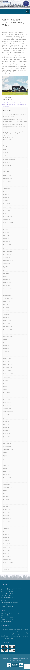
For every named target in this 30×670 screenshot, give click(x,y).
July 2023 (5, 267)
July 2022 (5, 304)
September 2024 (8, 222)
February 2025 (7, 207)
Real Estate (6, 162)
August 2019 (6, 415)
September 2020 (8, 374)
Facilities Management (9, 156)
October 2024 (7, 219)
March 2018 (6, 468)
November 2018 (7, 443)
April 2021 (6, 352)
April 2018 (6, 465)
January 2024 (6, 248)
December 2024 (7, 213)
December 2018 (7, 440)
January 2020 (6, 399)
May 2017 (6, 500)
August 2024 (6, 226)
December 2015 (7, 553)
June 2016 (6, 534)
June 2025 (6, 194)
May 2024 (6, 235)
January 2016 (6, 550)
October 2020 (7, 371)
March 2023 (6, 279)
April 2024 (6, 238)
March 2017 (6, 506)
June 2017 (6, 496)
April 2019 (6, 427)
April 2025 (6, 200)
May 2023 (6, 273)
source (7, 73)
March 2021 (6, 355)
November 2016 (7, 518)
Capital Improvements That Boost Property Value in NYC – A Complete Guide (15, 120)
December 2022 (7, 289)
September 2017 (8, 487)
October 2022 (7, 295)
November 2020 (7, 367)
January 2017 (6, 512)
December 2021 (7, 326)
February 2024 (7, 245)
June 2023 (6, 270)
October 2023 (7, 257)
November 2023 (7, 254)
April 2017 (6, 503)
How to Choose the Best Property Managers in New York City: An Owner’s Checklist (14, 126)
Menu (27, 11)
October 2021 (7, 333)
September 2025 (8, 185)
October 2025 (7, 182)
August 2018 (6, 452)
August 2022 (6, 301)
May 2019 (6, 424)
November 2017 (7, 481)
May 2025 (6, 197)
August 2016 (6, 528)
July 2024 (5, 229)
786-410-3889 (9, 619)
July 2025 (5, 191)
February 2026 (7, 175)
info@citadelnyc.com (7, 597)
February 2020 (7, 396)
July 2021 (5, 342)
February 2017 (7, 509)
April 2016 (6, 541)
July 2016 (5, 531)
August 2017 (6, 490)
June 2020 (6, 383)
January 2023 (6, 285)
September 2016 (8, 525)
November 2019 (7, 405)
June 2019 (6, 421)
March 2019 (6, 430)
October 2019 (7, 408)
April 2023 (6, 276)
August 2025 (6, 188)
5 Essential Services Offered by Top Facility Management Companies (13, 132)
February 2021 (7, 358)
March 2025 (6, 204)
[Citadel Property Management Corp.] (6, 1)
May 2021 (6, 348)
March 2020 (6, 393)
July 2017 (5, 493)
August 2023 (6, 263)
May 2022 (6, 311)
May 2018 (6, 462)
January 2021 (6, 361)
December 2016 (7, 515)
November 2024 (7, 216)
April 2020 (6, 389)
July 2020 (5, 380)
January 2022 (6, 323)
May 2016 (6, 537)
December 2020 (7, 364)
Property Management (9, 159)
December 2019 (7, 402)
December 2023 (7, 251)
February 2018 (7, 471)
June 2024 (6, 232)
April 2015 (6, 569)
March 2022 (6, 317)
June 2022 (6, 308)
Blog (4, 149)
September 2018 (8, 449)
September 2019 (8, 411)
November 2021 (7, 330)
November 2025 (7, 178)
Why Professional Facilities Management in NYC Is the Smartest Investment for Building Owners (15, 137)
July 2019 (5, 418)
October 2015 (7, 559)
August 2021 (6, 339)
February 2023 (7, 282)
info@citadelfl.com (6, 621)
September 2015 (8, 563)
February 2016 (7, 547)
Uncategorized (7, 165)
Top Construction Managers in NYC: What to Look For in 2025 (14, 115)
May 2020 (6, 386)
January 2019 (6, 437)
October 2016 (7, 522)
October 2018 (7, 446)
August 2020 (6, 377)
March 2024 (6, 241)
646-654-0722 (9, 593)
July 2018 (5, 455)
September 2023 (8, 260)
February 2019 (7, 433)
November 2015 (7, 556)
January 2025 (6, 210)
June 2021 (6, 345)
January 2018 (6, 474)
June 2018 (6, 459)
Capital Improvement (9, 153)
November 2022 (7, 292)
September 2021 (8, 336)
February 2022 (7, 320)
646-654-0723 (8, 595)
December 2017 (7, 478)
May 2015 (6, 566)
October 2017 (7, 484)
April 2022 (6, 314)
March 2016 (6, 544)
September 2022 (8, 298)
